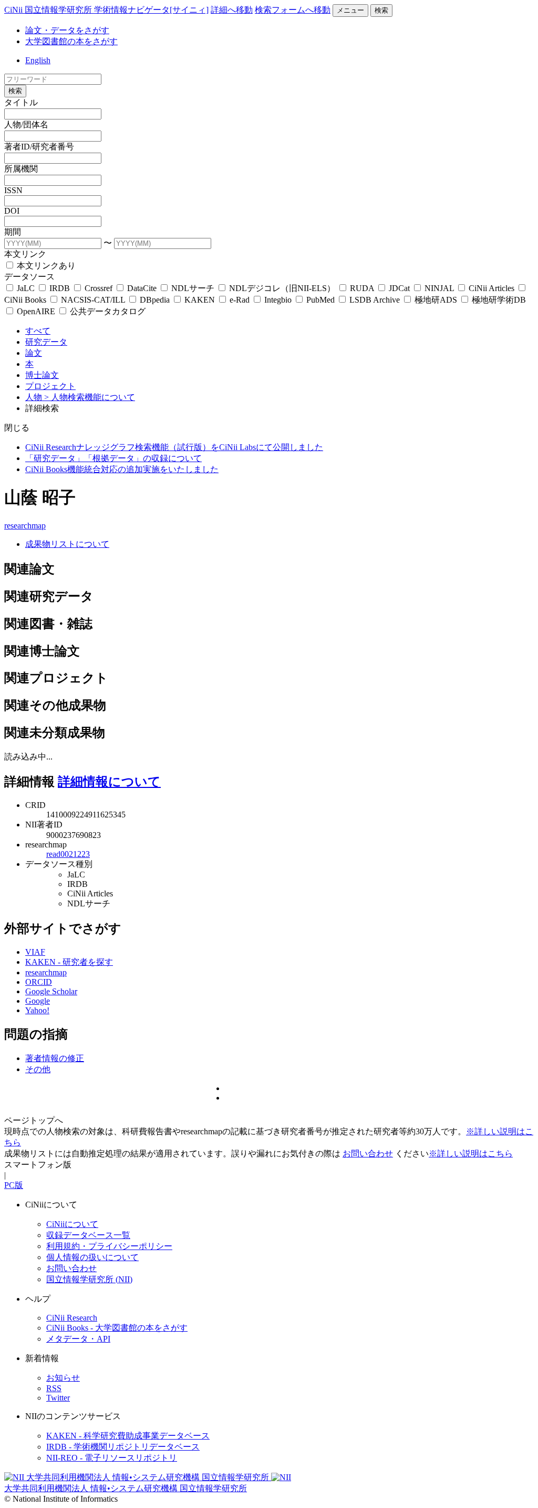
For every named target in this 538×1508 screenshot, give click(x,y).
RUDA (362, 288)
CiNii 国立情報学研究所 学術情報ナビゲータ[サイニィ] (106, 9)
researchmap (25, 525)
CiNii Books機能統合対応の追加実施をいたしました (122, 469)
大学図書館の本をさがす (71, 41)
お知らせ (63, 1377)
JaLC (26, 288)
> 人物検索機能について (89, 397)
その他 (37, 1069)
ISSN (13, 190)
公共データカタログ (107, 311)
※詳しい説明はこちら (471, 1153)
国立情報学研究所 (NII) (89, 1279)
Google (37, 1000)
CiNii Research (71, 1317)
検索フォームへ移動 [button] (292, 9)
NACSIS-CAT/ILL (93, 299)
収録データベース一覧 (88, 1235)
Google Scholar (51, 991)
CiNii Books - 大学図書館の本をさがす (117, 1327)
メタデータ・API (78, 1338)
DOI (11, 210)
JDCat (399, 288)
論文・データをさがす (67, 30)
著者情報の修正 (54, 1058)
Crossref (98, 288)
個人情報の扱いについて (92, 1257)
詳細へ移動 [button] (232, 9)
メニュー (350, 10)
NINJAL (439, 288)
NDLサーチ (192, 288)
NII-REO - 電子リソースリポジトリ (111, 1457)
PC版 (13, 1185)
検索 (381, 10)
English (37, 60)
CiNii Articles (491, 288)
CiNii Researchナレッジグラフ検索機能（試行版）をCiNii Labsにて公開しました (174, 447)
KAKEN (199, 299)
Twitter (58, 1397)
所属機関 (21, 168)
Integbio (278, 299)
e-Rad (239, 299)
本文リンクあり (45, 265)
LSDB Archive (374, 299)
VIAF (35, 951)
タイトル (21, 102)
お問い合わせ (368, 1153)
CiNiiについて (72, 1224)
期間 (12, 231)
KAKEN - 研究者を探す (69, 961)
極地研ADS (435, 299)
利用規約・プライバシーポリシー (109, 1246)
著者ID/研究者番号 (39, 146)
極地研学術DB (498, 299)
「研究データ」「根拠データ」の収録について (113, 458)
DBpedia (155, 299)
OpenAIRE (36, 311)
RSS (53, 1388)
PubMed (320, 299)
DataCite (142, 288)
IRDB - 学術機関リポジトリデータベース (123, 1446)
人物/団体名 (26, 124)
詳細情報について (109, 781)
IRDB (59, 288)
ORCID (38, 981)
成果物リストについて (67, 544)
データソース (29, 276)
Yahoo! (37, 1010)
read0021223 (68, 854)
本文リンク (25, 253)
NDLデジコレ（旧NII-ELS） (282, 288)
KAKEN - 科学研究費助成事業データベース (128, 1435)
